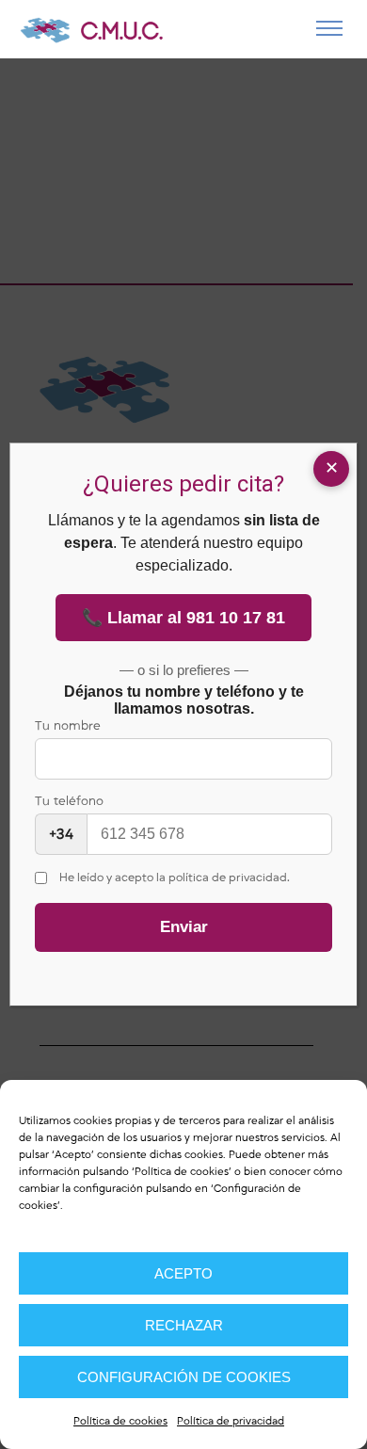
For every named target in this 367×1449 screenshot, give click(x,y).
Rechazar (184, 1325)
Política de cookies (182, 1172)
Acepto (183, 1273)
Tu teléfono (69, 818)
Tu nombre (68, 725)
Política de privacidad (230, 1421)
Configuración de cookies (184, 1377)
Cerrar (331, 469)
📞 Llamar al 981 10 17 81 (183, 617)
